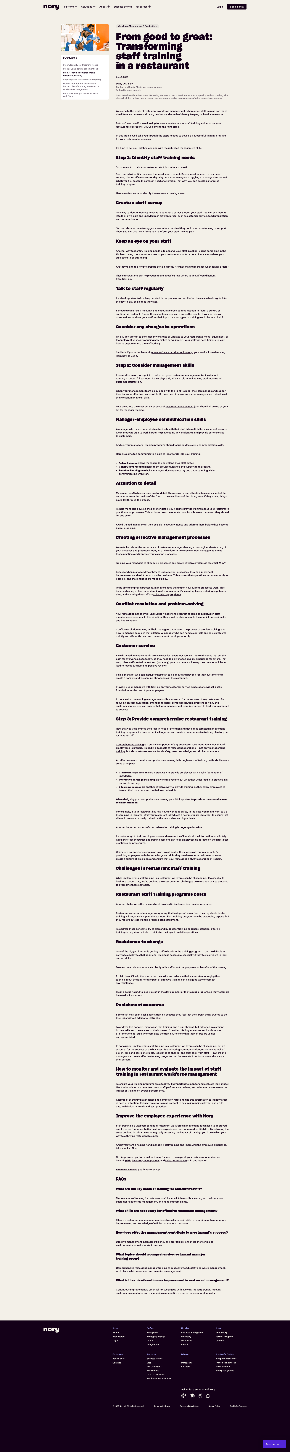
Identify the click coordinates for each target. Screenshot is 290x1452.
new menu (189, 814)
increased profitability (196, 1129)
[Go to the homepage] (51, 1330)
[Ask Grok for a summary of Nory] (208, 1395)
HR (129, 1160)
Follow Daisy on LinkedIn (128, 90)
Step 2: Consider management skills (81, 69)
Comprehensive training (130, 744)
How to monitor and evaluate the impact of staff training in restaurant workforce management (81, 86)
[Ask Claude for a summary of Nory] (192, 1395)
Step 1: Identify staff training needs (80, 65)
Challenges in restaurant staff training (82, 79)
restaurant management (179, 406)
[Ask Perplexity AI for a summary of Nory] (200, 1395)
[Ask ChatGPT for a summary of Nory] (183, 1395)
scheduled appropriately (167, 594)
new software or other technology (173, 352)
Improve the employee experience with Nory (80, 95)
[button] (71, 7)
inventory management (145, 1160)
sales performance (176, 1160)
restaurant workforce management (165, 111)
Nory (135, 1148)
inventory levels (193, 591)
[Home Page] (51, 7)
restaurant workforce (172, 877)
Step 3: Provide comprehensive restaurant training (79, 74)
